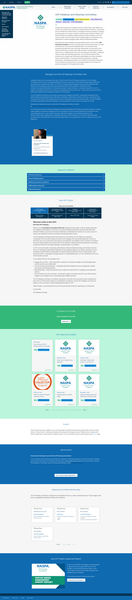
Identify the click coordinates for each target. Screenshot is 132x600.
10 (80, 410)
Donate (19, 2)
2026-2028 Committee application (65, 475)
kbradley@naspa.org (77, 463)
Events (95, 434)
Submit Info (65, 321)
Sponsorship (30, 597)
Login (26, 2)
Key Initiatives (110, 7)
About (53, 7)
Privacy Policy (6, 597)
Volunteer (11, 2)
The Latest (125, 7)
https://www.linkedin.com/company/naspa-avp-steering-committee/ (52, 106)
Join (5, 2)
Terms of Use (15, 597)
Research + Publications (96, 7)
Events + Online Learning (82, 7)
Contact (22, 597)
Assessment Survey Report (75, 580)
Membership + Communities (67, 7)
